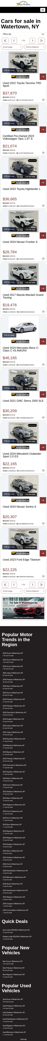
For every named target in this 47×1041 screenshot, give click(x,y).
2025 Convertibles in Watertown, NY (15, 911)
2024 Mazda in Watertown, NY (13, 747)
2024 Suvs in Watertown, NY (13, 654)
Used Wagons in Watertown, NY (14, 1027)
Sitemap (23, 1039)
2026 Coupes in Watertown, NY (14, 905)
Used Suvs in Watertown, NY (13, 1000)
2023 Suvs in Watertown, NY (13, 661)
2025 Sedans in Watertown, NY (14, 773)
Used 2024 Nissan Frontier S (20, 242)
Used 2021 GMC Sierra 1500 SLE (23, 400)
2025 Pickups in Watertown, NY (14, 760)
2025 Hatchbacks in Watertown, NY (15, 892)
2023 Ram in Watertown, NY (13, 799)
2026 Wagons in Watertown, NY (14, 806)
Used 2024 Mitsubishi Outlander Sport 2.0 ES (22, 455)
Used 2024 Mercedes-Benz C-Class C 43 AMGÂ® (21, 349)
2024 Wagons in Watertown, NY (14, 839)
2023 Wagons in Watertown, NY (14, 898)
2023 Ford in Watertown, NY (13, 812)
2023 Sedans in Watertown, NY (14, 793)
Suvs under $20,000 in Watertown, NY (16, 931)
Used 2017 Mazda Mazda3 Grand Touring (23, 296)
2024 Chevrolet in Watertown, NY (14, 714)
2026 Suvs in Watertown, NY (13, 667)
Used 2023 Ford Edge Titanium (21, 559)
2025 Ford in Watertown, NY (13, 786)
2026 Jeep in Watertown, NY (13, 674)
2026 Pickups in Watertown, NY (14, 681)
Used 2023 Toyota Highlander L (21, 189)
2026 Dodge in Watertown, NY (13, 720)
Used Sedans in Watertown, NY (14, 1014)
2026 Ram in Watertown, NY (13, 687)
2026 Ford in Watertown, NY (13, 865)
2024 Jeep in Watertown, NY (13, 727)
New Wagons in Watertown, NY (14, 976)
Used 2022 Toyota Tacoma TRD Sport (22, 84)
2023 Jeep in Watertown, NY (13, 733)
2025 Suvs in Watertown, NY (13, 694)
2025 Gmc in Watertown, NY (13, 819)
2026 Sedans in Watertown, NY (14, 859)
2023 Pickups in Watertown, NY (14, 707)
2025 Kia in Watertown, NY (12, 826)
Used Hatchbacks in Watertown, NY (15, 1020)
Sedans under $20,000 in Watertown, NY (17, 938)
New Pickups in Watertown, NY (14, 969)
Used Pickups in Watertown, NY (14, 1007)
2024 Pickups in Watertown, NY (14, 700)
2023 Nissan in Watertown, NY (13, 753)
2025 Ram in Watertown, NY (13, 852)
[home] (23, 3)
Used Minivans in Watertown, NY (14, 1033)
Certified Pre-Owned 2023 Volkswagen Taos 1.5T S (18, 137)
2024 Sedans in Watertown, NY (14, 845)
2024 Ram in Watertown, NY (13, 779)
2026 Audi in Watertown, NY (13, 885)
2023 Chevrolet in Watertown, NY (14, 766)
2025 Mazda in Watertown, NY (13, 832)
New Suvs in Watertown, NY (12, 962)
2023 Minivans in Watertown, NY (14, 878)
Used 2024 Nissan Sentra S (19, 506)
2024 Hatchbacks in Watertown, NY (15, 872)
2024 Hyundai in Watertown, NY (14, 740)
